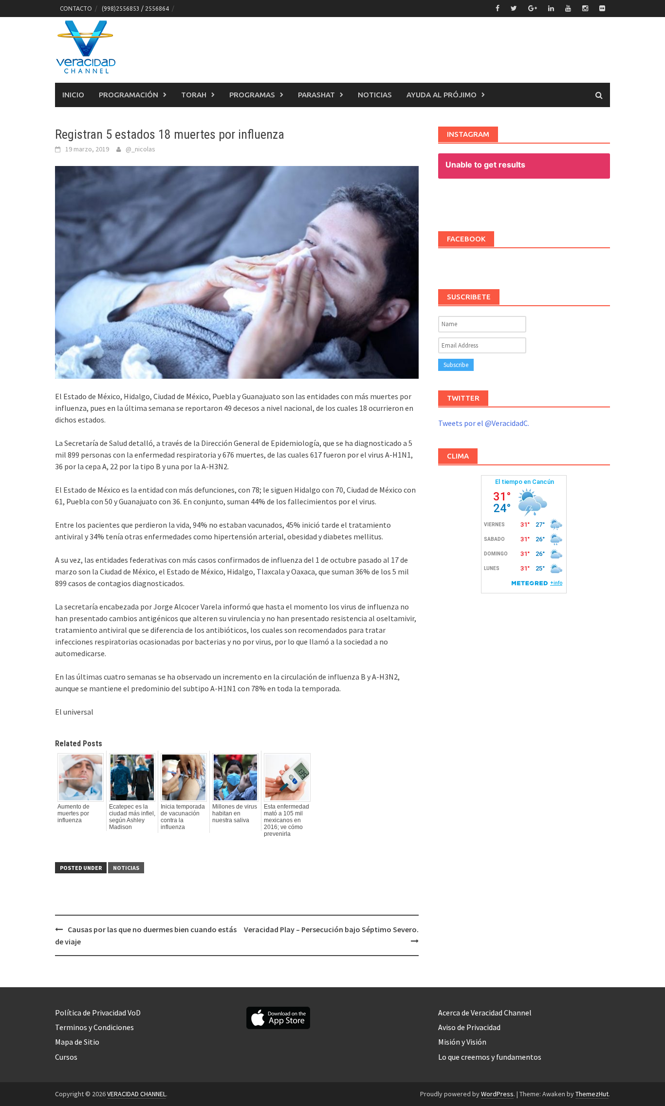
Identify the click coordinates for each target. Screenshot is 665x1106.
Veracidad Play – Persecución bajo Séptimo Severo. (331, 929)
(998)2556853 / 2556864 (135, 8)
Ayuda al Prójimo (441, 95)
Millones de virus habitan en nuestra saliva (234, 813)
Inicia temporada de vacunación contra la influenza (183, 816)
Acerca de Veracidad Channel (485, 1012)
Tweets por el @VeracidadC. (483, 423)
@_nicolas (140, 149)
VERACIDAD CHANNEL (136, 1093)
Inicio (73, 95)
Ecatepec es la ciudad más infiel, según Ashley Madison (132, 816)
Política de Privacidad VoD (98, 1012)
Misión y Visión (462, 1042)
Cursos (66, 1057)
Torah (193, 95)
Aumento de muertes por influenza (73, 813)
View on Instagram (528, 202)
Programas (252, 95)
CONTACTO (76, 8)
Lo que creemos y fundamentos (489, 1057)
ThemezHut (592, 1093)
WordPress (497, 1093)
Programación (128, 95)
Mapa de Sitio (77, 1042)
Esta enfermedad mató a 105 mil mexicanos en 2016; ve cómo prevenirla (286, 820)
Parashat (316, 95)
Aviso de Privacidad (469, 1027)
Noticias (375, 95)
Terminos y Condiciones (94, 1027)
